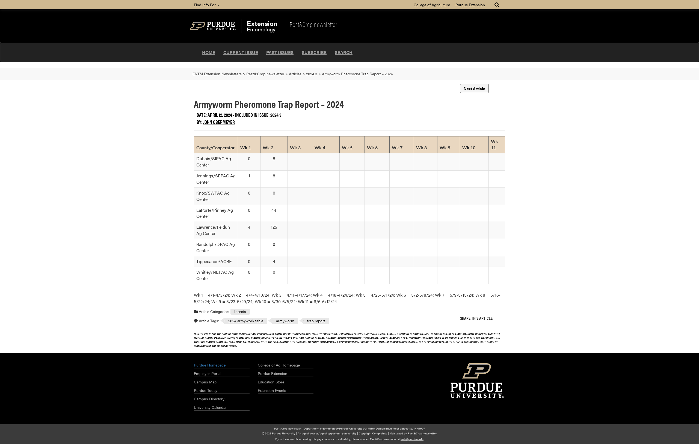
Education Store (271, 382)
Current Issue (240, 52)
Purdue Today (205, 390)
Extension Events (272, 390)
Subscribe (314, 52)
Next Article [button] (474, 88)
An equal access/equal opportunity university (327, 433)
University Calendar (210, 407)
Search (344, 52)
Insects (240, 311)
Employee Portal (207, 373)
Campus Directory (209, 398)
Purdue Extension (470, 4)
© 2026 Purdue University (278, 433)
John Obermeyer (219, 121)
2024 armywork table (245, 320)
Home (208, 52)
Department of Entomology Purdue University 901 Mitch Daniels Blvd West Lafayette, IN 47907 (364, 428)
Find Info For (205, 4)
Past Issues (280, 52)
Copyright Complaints (373, 433)
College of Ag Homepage (279, 365)
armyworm (285, 320)
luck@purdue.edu (412, 439)
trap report (316, 320)
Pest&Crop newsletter (313, 24)
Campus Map (205, 382)
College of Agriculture (432, 4)
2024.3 (276, 114)
